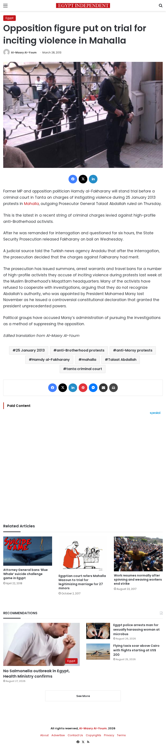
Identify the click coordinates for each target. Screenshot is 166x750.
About (44, 735)
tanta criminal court (84, 368)
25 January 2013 (30, 350)
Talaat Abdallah (122, 359)
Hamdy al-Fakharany (51, 359)
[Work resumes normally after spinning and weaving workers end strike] (138, 554)
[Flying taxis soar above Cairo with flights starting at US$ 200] (98, 652)
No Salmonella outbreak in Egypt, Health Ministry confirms (36, 673)
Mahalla (31, 203)
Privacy (109, 735)
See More (83, 696)
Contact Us (75, 735)
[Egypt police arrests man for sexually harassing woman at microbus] (98, 631)
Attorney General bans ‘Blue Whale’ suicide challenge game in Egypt (25, 574)
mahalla (89, 359)
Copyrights (93, 735)
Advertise (58, 735)
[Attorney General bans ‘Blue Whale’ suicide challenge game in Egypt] (27, 551)
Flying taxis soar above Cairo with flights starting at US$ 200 (136, 650)
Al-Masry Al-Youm (24, 52)
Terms (121, 735)
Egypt (9, 18)
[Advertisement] (83, 469)
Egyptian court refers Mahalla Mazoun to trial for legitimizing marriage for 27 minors (82, 582)
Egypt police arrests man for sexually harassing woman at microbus (136, 629)
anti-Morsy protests (134, 350)
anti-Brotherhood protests (80, 350)
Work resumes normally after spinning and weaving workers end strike (138, 579)
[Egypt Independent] (83, 5)
